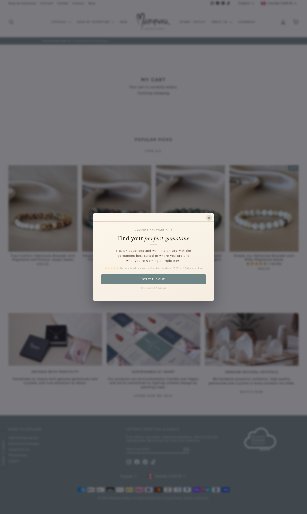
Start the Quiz (153, 279)
